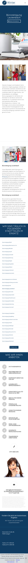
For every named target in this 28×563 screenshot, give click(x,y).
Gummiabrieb (3, 499)
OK (17, 562)
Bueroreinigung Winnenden (8, 338)
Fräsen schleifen (11, 499)
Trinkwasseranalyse (20, 497)
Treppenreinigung (11, 500)
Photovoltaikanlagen (4, 501)
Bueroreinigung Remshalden (8, 301)
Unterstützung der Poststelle (13, 504)
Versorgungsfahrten (17, 503)
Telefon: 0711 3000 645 (8, 543)
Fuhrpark (12, 505)
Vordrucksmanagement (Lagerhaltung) (6, 505)
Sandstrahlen (6, 499)
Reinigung (5, 176)
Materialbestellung (16, 505)
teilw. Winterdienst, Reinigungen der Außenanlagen (15, 507)
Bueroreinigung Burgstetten (8, 264)
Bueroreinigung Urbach (7, 322)
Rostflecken (7, 500)
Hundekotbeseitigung (10, 497)
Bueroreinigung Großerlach (8, 270)
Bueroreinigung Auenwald (7, 254)
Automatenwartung (8, 504)
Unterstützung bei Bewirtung (22, 506)
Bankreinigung (11, 496)
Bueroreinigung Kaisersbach (8, 273)
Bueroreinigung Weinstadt (7, 328)
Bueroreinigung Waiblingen (8, 325)
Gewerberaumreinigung (11, 502)
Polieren (14, 499)
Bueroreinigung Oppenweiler (8, 294)
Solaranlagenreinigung (14, 501)
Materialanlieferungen (12, 503)
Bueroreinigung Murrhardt (7, 291)
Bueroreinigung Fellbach (7, 267)
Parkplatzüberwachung (7, 507)
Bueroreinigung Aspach (7, 251)
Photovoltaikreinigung (9, 501)
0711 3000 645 (14, 452)
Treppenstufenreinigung (21, 500)
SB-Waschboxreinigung (10, 498)
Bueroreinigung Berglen (7, 260)
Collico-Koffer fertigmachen (20, 504)
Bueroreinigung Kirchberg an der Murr (10, 282)
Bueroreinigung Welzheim (7, 335)
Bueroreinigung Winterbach (8, 341)
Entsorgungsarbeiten (22, 503)
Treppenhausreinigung (15, 500)
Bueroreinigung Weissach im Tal (8, 331)
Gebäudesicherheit (21, 505)
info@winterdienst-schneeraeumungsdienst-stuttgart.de (14, 491)
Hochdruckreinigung (23, 499)
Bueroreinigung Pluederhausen (8, 297)
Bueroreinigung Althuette (7, 248)
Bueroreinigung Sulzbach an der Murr (10, 319)
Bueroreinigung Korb (6, 285)
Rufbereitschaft (16, 506)
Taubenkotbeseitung (15, 497)
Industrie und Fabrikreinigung (21, 496)
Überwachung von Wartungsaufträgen (13, 505)
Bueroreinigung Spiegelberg (8, 316)
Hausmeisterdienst (16, 502)
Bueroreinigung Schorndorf (8, 307)
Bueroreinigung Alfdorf (7, 242)
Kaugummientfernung (18, 499)
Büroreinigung (3, 496)
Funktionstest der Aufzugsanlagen (10, 506)
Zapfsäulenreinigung (4, 499)
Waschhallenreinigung (21, 498)
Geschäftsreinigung (15, 496)
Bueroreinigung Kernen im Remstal (9, 279)
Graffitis (16, 499)
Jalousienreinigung (21, 502)
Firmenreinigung (7, 496)
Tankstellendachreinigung (16, 498)
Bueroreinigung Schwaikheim (8, 313)
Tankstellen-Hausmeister (20, 501)
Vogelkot (18, 499)
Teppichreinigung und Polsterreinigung (11, 499)
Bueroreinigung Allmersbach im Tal (9, 245)
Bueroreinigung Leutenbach (8, 288)
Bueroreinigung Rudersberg (8, 304)
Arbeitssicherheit (4, 506)
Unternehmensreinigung (5, 497)
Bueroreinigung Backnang (7, 257)
